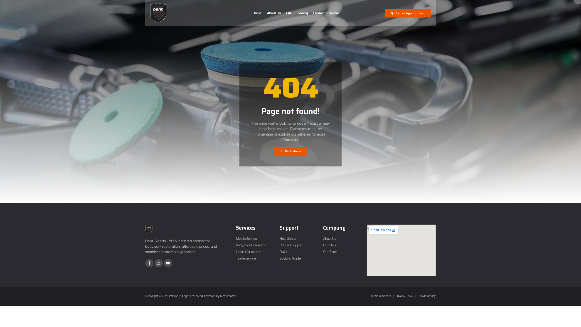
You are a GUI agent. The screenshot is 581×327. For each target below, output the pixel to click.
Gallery (303, 13)
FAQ (289, 13)
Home (257, 13)
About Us (274, 13)
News (334, 13)
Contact (319, 13)
